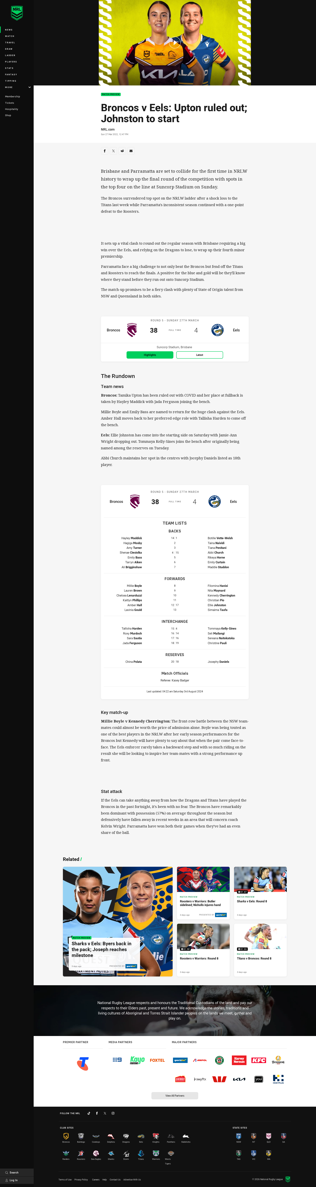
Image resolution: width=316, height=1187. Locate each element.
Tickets (9, 102)
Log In (14, 1180)
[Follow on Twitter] (105, 1113)
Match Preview (111, 94)
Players (11, 61)
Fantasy (11, 74)
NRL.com (108, 129)
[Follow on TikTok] (88, 1113)
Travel (10, 42)
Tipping (10, 80)
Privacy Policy (81, 1179)
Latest (199, 355)
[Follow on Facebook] (96, 1113)
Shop (8, 115)
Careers (95, 1179)
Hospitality (11, 109)
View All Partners (174, 1095)
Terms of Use (65, 1179)
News (9, 29)
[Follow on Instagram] (113, 1113)
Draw (9, 48)
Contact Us (115, 1179)
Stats (9, 68)
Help (104, 1179)
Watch (10, 36)
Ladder (10, 55)
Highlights (150, 355)
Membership (12, 96)
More (9, 87)
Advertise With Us (132, 1179)
